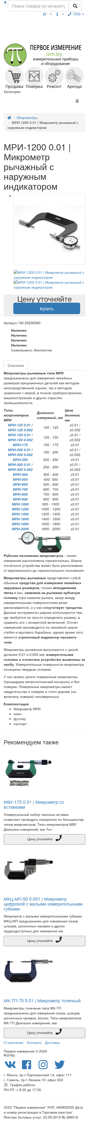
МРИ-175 (20, 444)
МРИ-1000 (20, 504)
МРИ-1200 (20, 508)
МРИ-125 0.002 (20, 429)
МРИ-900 (20, 499)
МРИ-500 (20, 479)
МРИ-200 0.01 (19, 449)
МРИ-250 (20, 459)
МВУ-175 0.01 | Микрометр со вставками (34, 804)
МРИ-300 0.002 (20, 469)
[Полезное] (47, 13)
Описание (16, 365)
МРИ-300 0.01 (19, 464)
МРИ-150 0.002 (20, 439)
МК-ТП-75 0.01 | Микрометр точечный (42, 1000)
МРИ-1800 (20, 523)
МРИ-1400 (20, 513)
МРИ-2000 (20, 528)
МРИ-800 (20, 494)
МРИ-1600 (20, 518)
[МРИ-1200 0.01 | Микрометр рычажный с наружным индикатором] (49, 229)
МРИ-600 (20, 484)
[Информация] (59, 13)
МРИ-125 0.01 (19, 424)
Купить (47, 308)
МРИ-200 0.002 (20, 454)
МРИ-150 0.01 (19, 434)
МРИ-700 (20, 489)
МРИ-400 (20, 474)
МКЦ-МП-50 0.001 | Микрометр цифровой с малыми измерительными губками (43, 903)
